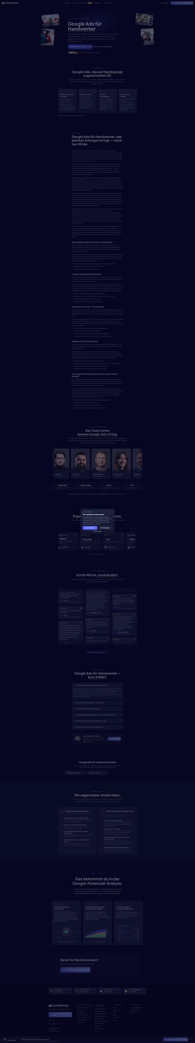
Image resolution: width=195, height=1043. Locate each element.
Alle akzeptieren (90, 527)
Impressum (97, 523)
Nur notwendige (105, 527)
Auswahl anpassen (97, 531)
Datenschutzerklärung (88, 523)
